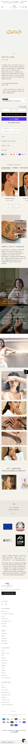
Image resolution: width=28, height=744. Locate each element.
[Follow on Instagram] (6, 604)
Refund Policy (5, 692)
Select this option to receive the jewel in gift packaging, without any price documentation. (13, 91)
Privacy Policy (5, 699)
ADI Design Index (6, 621)
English (13, 711)
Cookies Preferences (7, 704)
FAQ (2, 685)
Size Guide (4, 690)
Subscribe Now (9, 593)
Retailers (4, 626)
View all (14, 206)
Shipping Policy (5, 694)
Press (2, 616)
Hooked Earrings (9, 198)
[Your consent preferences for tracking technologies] (25, 741)
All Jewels (4, 643)
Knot (2, 655)
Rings (15, 168)
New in (3, 650)
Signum (3, 670)
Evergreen (4, 675)
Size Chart (24, 106)
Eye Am (3, 672)
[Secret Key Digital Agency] (15, 732)
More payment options (14, 122)
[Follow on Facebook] (2, 604)
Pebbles (3, 658)
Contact (3, 687)
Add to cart (14, 110)
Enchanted (4, 660)
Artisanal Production (7, 613)
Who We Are (4, 611)
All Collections (5, 677)
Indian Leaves (5, 653)
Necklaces (4, 640)
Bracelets (4, 638)
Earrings (6, 168)
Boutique (3, 623)
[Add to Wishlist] (16, 174)
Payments (3, 697)
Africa (3, 667)
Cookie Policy (5, 702)
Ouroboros (4, 663)
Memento (3, 665)
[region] (14, 507)
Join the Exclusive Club (14, 114)
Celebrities (4, 618)
